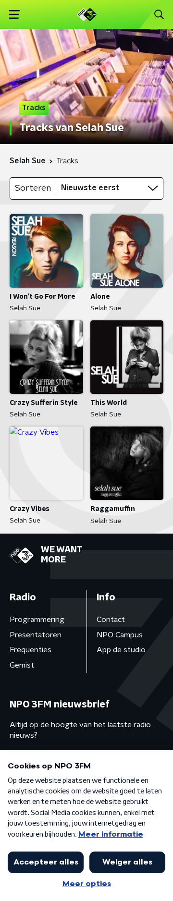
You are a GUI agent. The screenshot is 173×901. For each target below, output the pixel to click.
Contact (111, 619)
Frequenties (30, 650)
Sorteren (33, 188)
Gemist (22, 665)
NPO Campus (120, 635)
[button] (14, 15)
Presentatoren (36, 635)
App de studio (121, 650)
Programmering (37, 619)
